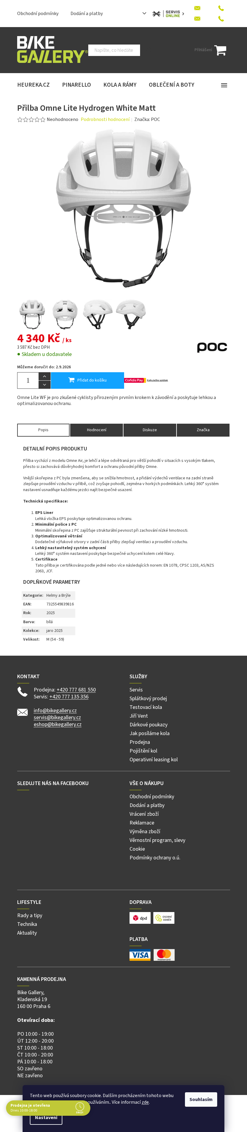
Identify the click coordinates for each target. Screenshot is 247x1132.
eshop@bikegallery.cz (58, 724)
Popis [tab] (43, 430)
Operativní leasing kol (154, 759)
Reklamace (142, 822)
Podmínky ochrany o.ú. (155, 857)
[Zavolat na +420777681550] (221, 7)
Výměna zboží (145, 831)
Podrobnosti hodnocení (105, 119)
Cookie (137, 849)
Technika (27, 924)
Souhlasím (201, 1099)
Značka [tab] (203, 430)
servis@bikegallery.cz (57, 717)
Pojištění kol (143, 750)
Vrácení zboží (144, 814)
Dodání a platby (86, 13)
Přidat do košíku (92, 380)
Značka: (147, 119)
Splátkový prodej (148, 698)
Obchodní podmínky (37, 13)
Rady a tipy (29, 915)
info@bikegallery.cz (55, 710)
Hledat (149, 50)
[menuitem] (33, 85)
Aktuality (27, 932)
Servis (136, 689)
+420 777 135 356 (69, 696)
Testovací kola (146, 707)
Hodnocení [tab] (96, 430)
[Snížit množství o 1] (45, 384)
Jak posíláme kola (150, 733)
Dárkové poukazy (148, 724)
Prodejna (140, 742)
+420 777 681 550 (76, 689)
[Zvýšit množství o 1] (45, 376)
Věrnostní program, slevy (157, 840)
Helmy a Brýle (58, 595)
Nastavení (46, 1117)
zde (145, 1102)
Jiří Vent (139, 716)
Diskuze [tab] (150, 430)
